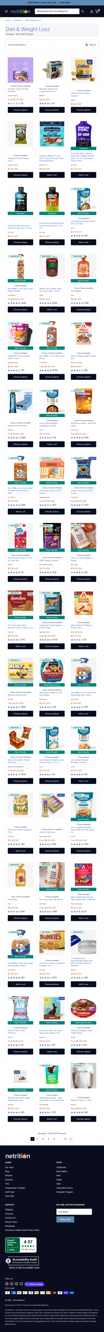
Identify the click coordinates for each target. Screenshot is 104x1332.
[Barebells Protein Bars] (20, 401)
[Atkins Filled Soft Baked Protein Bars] (83, 603)
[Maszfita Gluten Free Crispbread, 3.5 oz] (52, 70)
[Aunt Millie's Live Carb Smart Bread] (52, 333)
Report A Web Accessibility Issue (24, 1267)
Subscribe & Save (64, 1188)
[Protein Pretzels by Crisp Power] (83, 468)
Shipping (9, 1209)
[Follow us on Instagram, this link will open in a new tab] (11, 1283)
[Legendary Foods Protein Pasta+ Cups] (20, 333)
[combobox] (57, 11)
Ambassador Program (15, 1188)
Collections (17, 20)
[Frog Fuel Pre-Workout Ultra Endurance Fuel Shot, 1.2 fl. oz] (52, 199)
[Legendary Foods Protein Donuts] (52, 468)
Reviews (9, 1179)
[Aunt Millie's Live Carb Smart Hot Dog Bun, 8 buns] (20, 942)
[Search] (82, 11)
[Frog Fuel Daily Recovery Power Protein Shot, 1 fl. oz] (20, 199)
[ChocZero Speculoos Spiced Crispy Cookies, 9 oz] (20, 603)
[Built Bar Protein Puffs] (20, 670)
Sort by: (16, 45)
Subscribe (65, 1219)
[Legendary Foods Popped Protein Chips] (52, 603)
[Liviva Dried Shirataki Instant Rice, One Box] (83, 199)
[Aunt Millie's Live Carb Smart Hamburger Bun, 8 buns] (83, 670)
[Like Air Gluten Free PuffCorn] (20, 1008)
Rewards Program (64, 1192)
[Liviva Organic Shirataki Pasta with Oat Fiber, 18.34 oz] (83, 805)
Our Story (9, 1167)
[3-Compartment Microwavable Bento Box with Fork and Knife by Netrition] (83, 942)
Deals (59, 1179)
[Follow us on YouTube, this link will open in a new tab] (21, 1283)
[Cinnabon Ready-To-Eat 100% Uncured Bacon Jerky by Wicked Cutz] (52, 134)
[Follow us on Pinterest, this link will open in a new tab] (16, 1283)
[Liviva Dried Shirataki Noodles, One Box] (83, 738)
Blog (7, 1171)
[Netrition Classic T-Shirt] (83, 1076)
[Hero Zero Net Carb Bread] (52, 875)
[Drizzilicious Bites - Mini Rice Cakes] (83, 401)
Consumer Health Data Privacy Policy (22, 1230)
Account (9, 1213)
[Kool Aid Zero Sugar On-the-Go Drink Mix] (20, 536)
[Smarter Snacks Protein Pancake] (20, 70)
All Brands (61, 1167)
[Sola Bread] (20, 875)
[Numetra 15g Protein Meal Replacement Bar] (20, 1076)
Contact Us (10, 1217)
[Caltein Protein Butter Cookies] (83, 70)
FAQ (7, 1183)
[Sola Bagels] (83, 266)
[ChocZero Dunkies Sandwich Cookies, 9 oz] (52, 942)
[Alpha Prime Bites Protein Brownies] (20, 738)
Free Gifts (9, 1196)
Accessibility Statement (39, 1305)
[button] (91, 11)
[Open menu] (6, 11)
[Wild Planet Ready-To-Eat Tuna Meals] (52, 670)
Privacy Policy (10, 1305)
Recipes (8, 1175)
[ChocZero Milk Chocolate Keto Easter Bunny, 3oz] (52, 1008)
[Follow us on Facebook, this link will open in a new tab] (7, 1283)
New (58, 1175)
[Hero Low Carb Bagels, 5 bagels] (83, 536)
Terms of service (23, 1305)
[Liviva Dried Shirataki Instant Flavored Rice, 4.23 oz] (52, 738)
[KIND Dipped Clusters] (52, 536)
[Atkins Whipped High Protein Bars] (83, 333)
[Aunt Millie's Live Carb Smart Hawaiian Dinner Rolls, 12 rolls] (20, 468)
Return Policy (11, 1222)
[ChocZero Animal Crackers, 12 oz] (20, 805)
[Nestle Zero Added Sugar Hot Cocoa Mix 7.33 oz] (52, 266)
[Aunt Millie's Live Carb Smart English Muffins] (20, 266)
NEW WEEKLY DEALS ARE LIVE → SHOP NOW (49, 2)
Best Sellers (61, 1171)
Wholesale (10, 1226)
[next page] (70, 1138)
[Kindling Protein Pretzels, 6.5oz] (20, 134)
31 (65, 1139)
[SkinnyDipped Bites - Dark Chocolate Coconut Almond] (52, 1076)
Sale (58, 1183)
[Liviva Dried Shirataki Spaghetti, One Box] (52, 401)
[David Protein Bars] (52, 805)
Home (7, 20)
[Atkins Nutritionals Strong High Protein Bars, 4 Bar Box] (83, 875)
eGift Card (9, 1192)
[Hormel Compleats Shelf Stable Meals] (83, 1008)
